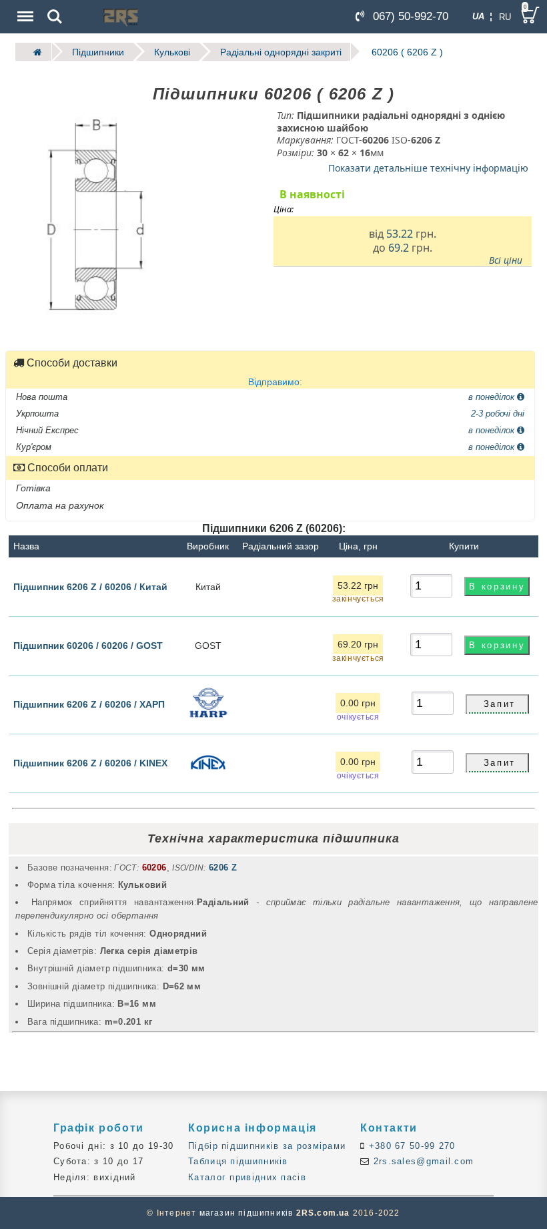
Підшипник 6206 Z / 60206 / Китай (90, 586)
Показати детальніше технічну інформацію (428, 168)
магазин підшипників (246, 1213)
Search (54, 7)
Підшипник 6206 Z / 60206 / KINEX (90, 762)
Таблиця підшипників (238, 1161)
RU (505, 17)
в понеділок (492, 396)
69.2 (399, 247)
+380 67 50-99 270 (410, 1146)
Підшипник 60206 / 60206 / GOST (88, 645)
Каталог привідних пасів (247, 1177)
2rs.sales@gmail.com (422, 1161)
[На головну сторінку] (33, 52)
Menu (24, 7)
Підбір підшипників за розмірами (267, 1146)
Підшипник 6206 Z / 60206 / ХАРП (89, 703)
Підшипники (98, 52)
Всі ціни (505, 260)
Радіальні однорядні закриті (281, 52)
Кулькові (172, 52)
